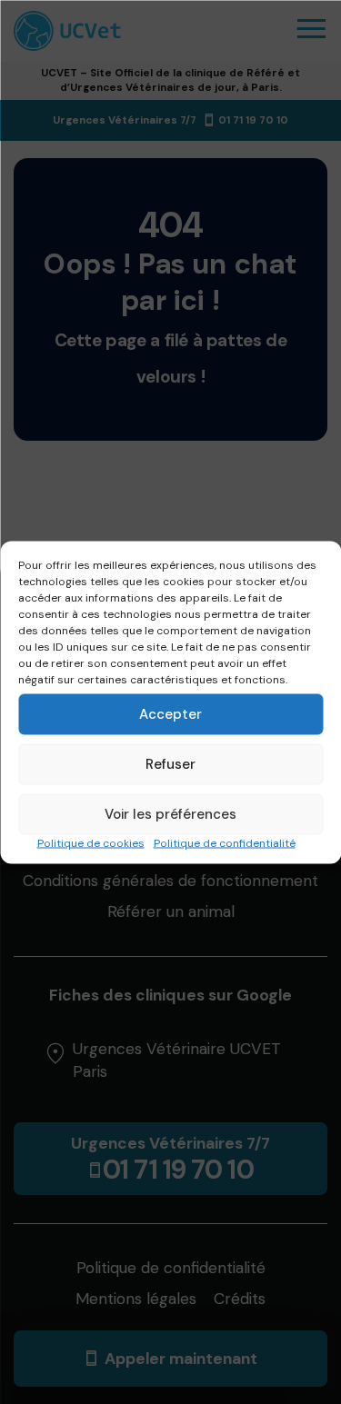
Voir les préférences (170, 814)
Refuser (170, 764)
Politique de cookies (91, 842)
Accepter (170, 714)
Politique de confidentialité (225, 842)
